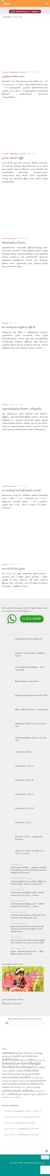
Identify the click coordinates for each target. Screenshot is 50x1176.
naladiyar (5, 1071)
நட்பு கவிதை (10, 1094)
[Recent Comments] (40, 633)
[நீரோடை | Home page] (7, 3)
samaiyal (35, 1080)
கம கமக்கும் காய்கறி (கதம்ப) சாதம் (21, 490)
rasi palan (13, 1080)
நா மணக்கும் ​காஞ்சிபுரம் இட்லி (18, 327)
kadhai (30, 1059)
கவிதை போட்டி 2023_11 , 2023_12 (28, 1111)
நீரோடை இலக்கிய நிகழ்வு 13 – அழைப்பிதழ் (31, 709)
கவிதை (7, 1090)
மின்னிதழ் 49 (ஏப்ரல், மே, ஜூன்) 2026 (29, 639)
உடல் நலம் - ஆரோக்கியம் (10, 72)
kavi (18, 1063)
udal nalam (14, 1087)
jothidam (23, 1060)
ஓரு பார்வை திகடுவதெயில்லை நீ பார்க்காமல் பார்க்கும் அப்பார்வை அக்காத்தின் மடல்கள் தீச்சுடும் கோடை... (27, 928)
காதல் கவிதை (23, 1090)
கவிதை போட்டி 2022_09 (24, 808)
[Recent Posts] (9, 633)
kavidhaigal (31, 1063)
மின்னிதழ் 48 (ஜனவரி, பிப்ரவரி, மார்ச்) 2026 (31, 695)
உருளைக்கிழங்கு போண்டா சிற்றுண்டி (22, 408)
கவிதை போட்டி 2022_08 (24, 780)
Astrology (37, 1053)
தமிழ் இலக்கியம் (39, 1091)
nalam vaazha (15, 1070)
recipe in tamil (23, 1081)
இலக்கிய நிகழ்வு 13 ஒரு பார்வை (27, 681)
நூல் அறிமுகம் (25, 1094)
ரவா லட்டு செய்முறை (13, 568)
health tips (32, 1056)
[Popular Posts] (25, 633)
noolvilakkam (8, 1074)
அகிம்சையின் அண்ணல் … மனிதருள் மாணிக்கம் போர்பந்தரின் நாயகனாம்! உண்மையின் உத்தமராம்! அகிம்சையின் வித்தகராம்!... (29, 870)
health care (19, 1056)
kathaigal (42, 1060)
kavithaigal (24, 1067)
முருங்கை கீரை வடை (13, 76)
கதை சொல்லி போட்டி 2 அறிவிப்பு (25, 11)
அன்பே (23, 1087)
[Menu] (46, 3)
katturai (8, 1063)
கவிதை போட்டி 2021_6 (23, 752)
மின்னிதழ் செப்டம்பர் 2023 (25, 1123)
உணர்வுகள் (30, 1087)
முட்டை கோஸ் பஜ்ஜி (12, 157)
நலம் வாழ (12, 238)
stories (14, 1083)
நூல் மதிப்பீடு (38, 1094)
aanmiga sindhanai (24, 1053)
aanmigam (8, 1053)
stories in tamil (27, 1083)
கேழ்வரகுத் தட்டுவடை (14, 242)
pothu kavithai (21, 1077)
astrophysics (7, 1056)
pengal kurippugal (23, 1074)
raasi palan (35, 1078)
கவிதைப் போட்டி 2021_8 (24, 766)
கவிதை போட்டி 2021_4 (23, 822)
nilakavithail (30, 1070)
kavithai (8, 1066)
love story (39, 1067)
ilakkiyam (10, 1059)
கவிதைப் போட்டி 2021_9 (24, 794)
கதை (37, 1087)
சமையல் (23, 72)
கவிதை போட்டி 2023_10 (31, 1117)
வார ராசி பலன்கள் (13, 1097)
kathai (37, 1060)
